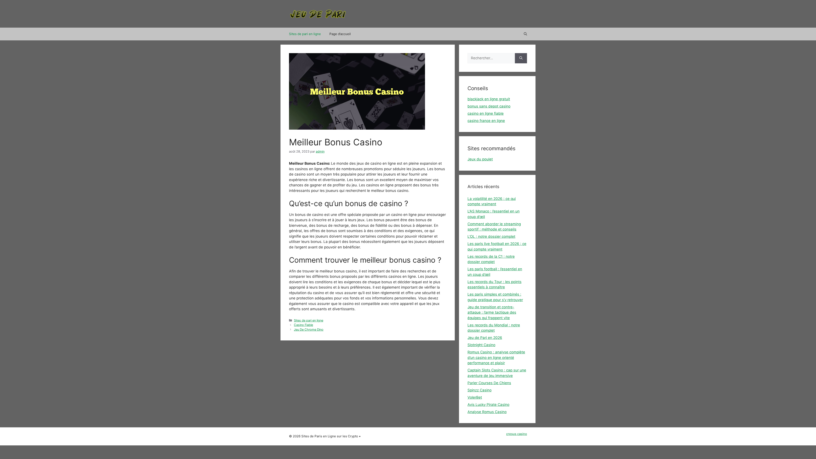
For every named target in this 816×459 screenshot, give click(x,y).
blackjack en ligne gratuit (489, 99)
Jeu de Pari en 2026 (485, 338)
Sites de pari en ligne (305, 34)
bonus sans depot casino (489, 106)
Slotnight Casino (481, 345)
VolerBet (475, 397)
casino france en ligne (486, 121)
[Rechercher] (521, 58)
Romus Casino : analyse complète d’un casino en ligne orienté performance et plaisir (496, 357)
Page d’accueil (340, 34)
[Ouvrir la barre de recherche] (525, 34)
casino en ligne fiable (486, 113)
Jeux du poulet (480, 159)
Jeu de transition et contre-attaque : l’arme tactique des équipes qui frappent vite (492, 312)
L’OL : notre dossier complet (491, 236)
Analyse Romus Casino (487, 412)
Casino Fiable (303, 325)
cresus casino (516, 434)
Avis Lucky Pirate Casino (488, 404)
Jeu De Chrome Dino (308, 329)
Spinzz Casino (480, 390)
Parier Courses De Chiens (489, 383)
